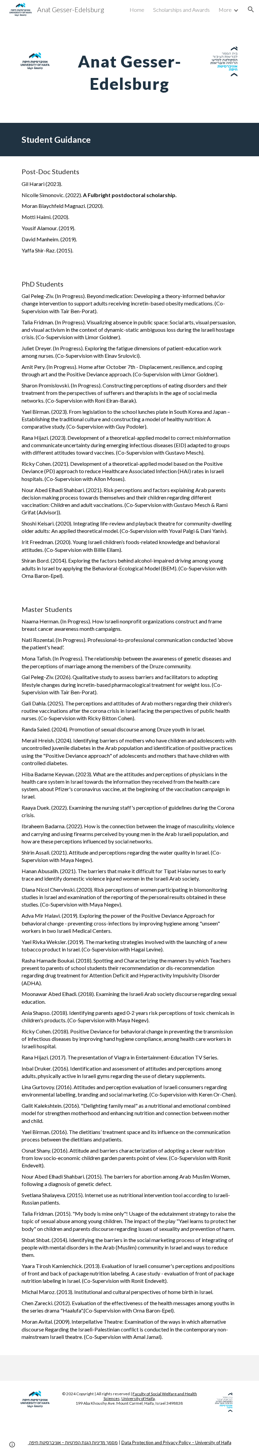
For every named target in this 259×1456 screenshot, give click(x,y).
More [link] (225, 9)
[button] (251, 9)
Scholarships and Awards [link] (181, 9)
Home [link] (137, 9)
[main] (129, 71)
